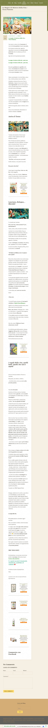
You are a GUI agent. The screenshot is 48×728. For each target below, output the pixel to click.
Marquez (23, 303)
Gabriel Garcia (17, 303)
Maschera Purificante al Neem (24, 584)
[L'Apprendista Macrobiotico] (13, 183)
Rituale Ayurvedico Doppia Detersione (23, 636)
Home (9, 3)
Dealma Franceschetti (23, 183)
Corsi (28, 3)
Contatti (41, 3)
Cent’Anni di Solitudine (23, 345)
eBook (32, 3)
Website (25, 670)
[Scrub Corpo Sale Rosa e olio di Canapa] (13, 601)
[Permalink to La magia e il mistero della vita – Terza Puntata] (17, 33)
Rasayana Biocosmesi (23, 640)
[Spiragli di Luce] (24, 3)
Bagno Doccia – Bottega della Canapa (24, 619)
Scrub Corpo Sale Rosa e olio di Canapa (23, 602)
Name (4, 670)
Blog (15, 3)
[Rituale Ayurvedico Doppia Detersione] (13, 635)
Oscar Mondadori (24, 349)
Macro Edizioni (23, 190)
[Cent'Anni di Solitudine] (23, 352)
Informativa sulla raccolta (9, 726)
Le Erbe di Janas (23, 589)
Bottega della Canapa (23, 603)
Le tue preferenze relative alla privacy (29, 726)
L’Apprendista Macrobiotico (23, 185)
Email (14, 670)
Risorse (36, 3)
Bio (12, 3)
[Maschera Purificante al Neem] (13, 583)
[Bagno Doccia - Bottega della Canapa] (13, 618)
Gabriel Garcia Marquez (23, 343)
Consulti (19, 3)
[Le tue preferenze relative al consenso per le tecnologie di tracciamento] (46, 726)
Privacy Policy (19, 718)
